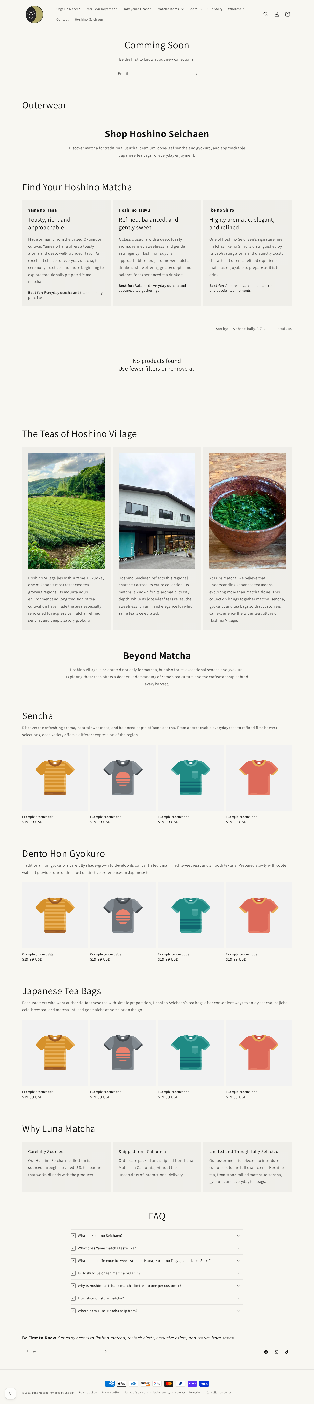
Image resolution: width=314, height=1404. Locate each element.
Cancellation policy (219, 1392)
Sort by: (222, 328)
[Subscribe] (195, 73)
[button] (170, 9)
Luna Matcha (40, 1392)
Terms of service (135, 1392)
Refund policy (88, 1392)
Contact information (188, 1392)
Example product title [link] (37, 817)
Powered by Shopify (62, 1392)
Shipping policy (160, 1392)
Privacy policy (111, 1392)
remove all (182, 368)
